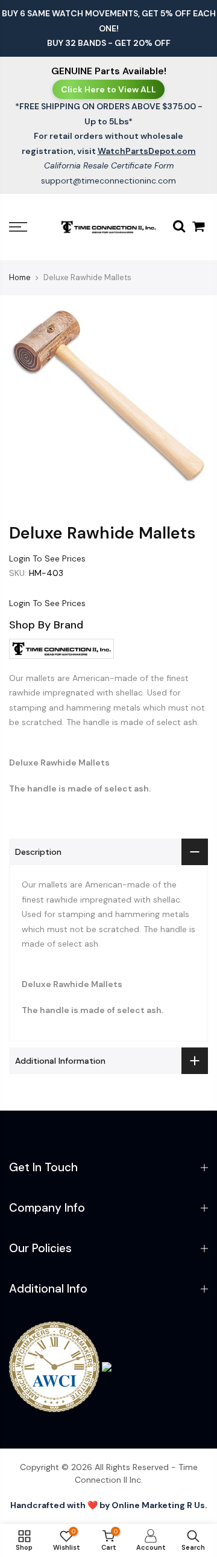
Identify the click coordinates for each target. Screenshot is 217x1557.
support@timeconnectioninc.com (108, 180)
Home (20, 277)
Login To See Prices (47, 558)
